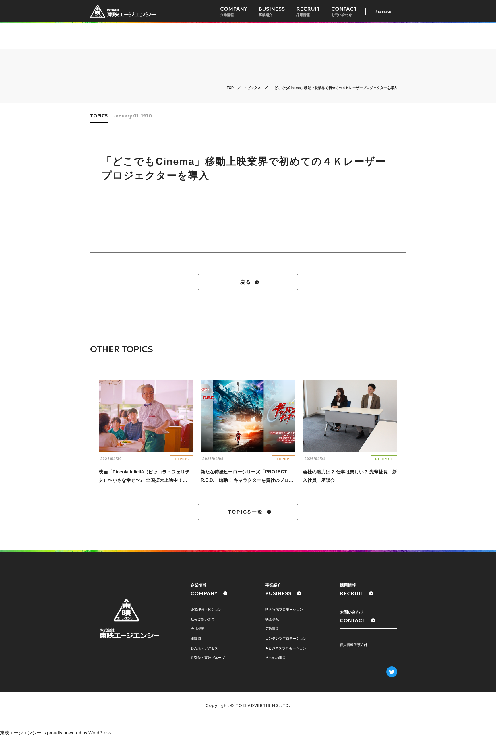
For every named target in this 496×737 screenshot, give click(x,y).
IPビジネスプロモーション (285, 648)
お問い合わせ (344, 11)
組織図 (196, 639)
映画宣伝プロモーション (284, 610)
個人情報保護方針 (353, 645)
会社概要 (197, 629)
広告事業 (272, 629)
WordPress (99, 732)
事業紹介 (272, 11)
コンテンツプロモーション (286, 639)
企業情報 (233, 11)
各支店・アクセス (204, 648)
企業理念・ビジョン (206, 610)
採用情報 (308, 11)
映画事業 (272, 619)
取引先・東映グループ (208, 658)
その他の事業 (275, 658)
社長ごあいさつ (203, 619)
